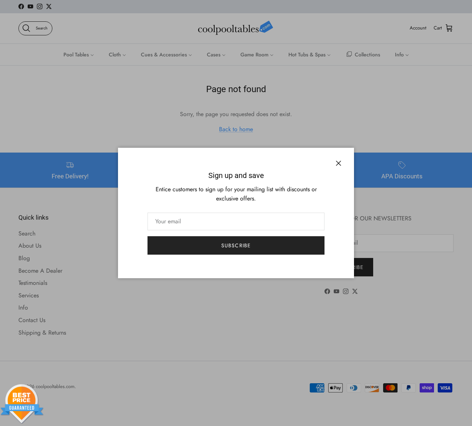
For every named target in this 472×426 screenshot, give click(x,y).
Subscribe (236, 245)
